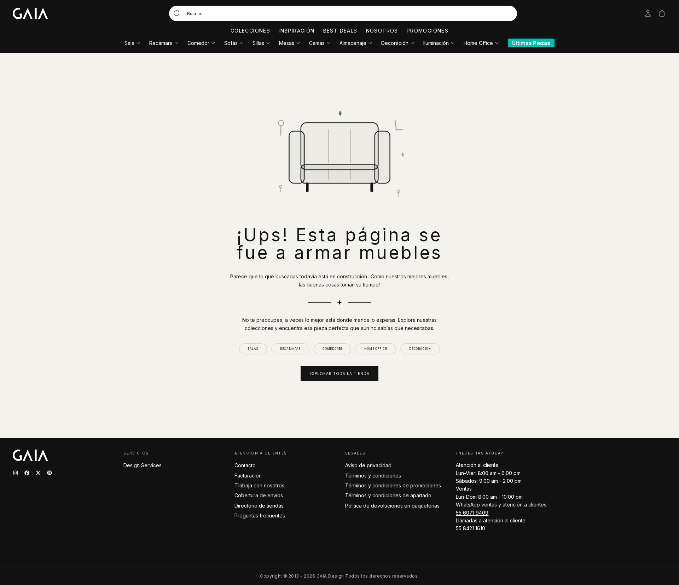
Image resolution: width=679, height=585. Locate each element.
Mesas (286, 43)
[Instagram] (15, 473)
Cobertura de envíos (258, 495)
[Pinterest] (49, 473)
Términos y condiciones (373, 476)
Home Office (478, 43)
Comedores (332, 349)
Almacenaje (353, 43)
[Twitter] (38, 473)
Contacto (245, 465)
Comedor (198, 43)
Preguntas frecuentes (259, 515)
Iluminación (436, 43)
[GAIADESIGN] (30, 13)
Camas (317, 43)
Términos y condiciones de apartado (388, 495)
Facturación (248, 476)
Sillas (258, 43)
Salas (253, 349)
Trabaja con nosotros (259, 485)
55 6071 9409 (472, 513)
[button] (343, 13)
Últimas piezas (531, 43)
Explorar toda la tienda (339, 373)
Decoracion (420, 349)
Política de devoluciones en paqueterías (392, 506)
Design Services (142, 465)
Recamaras (290, 349)
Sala (129, 43)
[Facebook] (27, 473)
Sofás (231, 43)
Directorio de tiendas (259, 506)
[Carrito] (662, 13)
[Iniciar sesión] (648, 13)
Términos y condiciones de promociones (393, 485)
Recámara (161, 43)
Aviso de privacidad (368, 465)
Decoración (394, 43)
